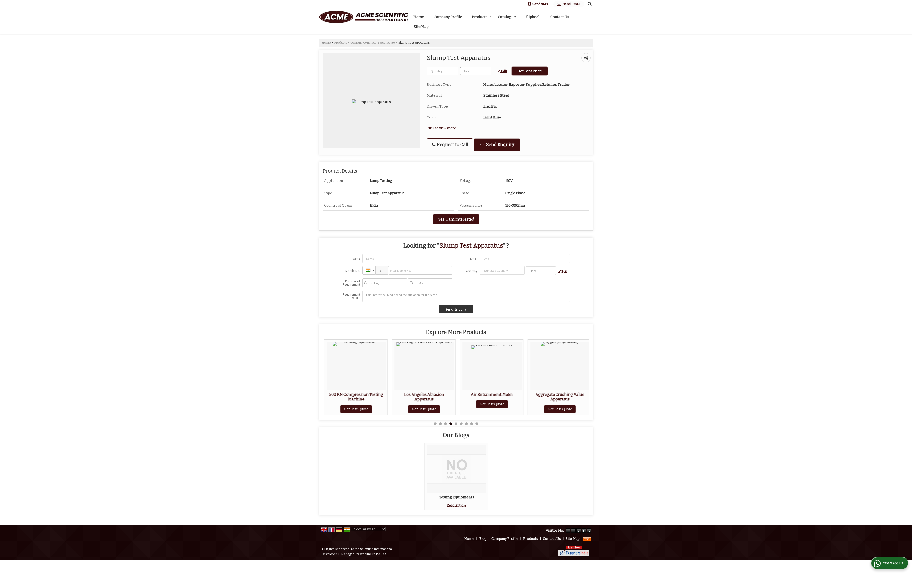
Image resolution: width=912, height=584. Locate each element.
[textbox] (475, 71)
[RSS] (587, 539)
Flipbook (533, 17)
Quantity (471, 271)
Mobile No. (352, 271)
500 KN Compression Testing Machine (356, 396)
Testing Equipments (456, 497)
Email (473, 259)
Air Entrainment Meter (491, 394)
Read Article (456, 506)
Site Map (421, 26)
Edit (503, 71)
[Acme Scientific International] (364, 17)
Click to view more (441, 128)
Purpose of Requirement (351, 283)
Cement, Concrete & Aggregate (372, 42)
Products (479, 17)
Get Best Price (530, 71)
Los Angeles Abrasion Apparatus (424, 396)
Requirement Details (351, 296)
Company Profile (448, 17)
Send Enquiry (499, 144)
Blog (482, 539)
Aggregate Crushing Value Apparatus (559, 396)
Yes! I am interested (456, 219)
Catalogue (507, 17)
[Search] (589, 3)
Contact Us (559, 17)
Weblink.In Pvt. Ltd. (373, 554)
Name (356, 259)
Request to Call (452, 144)
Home (418, 17)
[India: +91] (369, 270)
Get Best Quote (355, 409)
